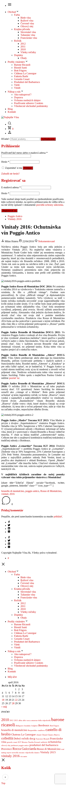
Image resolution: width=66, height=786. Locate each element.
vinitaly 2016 (8, 494)
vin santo (23, 756)
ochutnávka (54, 741)
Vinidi (17, 87)
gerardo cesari (12, 742)
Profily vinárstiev (16, 62)
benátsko (27, 726)
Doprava (18, 97)
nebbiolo (44, 742)
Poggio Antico (15, 216)
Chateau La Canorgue (23, 734)
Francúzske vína (29, 37)
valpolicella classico (32, 753)
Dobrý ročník (21, 738)
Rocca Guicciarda (24, 749)
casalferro (41, 730)
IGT (19, 742)
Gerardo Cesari (21, 79)
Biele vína (26, 17)
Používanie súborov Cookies (28, 103)
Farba (17, 14)
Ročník (17, 40)
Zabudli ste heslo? (10, 173)
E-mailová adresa (11, 187)
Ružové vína (27, 20)
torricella (15, 753)
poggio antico (32, 491)
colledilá (7, 738)
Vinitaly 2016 (14, 219)
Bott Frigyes (20, 70)
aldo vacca (27, 720)
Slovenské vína (28, 32)
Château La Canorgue (25, 73)
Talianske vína (28, 35)
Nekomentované (46, 241)
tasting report (6, 753)
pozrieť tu (14, 378)
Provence (6, 748)
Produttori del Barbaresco (27, 82)
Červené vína (27, 23)
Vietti (17, 85)
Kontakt (12, 111)
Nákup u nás (14, 91)
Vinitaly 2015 (48, 752)
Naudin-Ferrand (34, 742)
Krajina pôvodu (22, 29)
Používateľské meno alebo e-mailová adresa (24, 152)
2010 (23, 49)
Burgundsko (32, 730)
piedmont (14, 745)
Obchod (12, 12)
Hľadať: (5, 139)
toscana (21, 753)
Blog (10, 109)
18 (3, 699)
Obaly (24, 58)
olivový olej (5, 745)
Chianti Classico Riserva (51, 735)
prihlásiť (58, 516)
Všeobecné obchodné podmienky (31, 106)
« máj (4, 706)
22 (16, 699)
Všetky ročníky (28, 52)
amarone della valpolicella (41, 720)
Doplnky (18, 55)
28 (13, 703)
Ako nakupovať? (22, 94)
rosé (62, 749)
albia (20, 720)
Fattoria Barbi (21, 76)
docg (32, 738)
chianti (38, 735)
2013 (16, 720)
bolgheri (34, 726)
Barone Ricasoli (22, 64)
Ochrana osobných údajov (27, 100)
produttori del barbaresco (43, 745)
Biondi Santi (20, 67)
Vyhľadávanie (48, 139)
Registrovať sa (9, 210)
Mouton (25, 742)
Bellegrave (20, 726)
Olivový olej (27, 26)
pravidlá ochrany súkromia (49, 204)
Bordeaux (43, 725)
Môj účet (12, 677)
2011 (23, 46)
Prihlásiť (28, 168)
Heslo (5, 161)
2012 (23, 43)
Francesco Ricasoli (42, 739)
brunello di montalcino (12, 491)
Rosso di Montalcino (50, 491)
